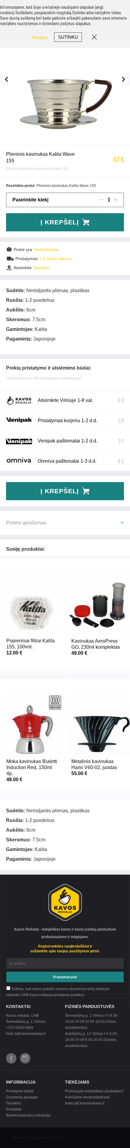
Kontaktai (13, 1109)
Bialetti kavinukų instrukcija (28, 1115)
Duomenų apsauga (22, 1097)
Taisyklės (13, 1103)
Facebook (11, 1058)
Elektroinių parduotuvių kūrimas (38, 1138)
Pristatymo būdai (20, 1091)
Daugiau (40, 37)
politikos (77, 995)
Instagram (25, 1058)
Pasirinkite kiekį (30, 199)
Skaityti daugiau (32, 645)
